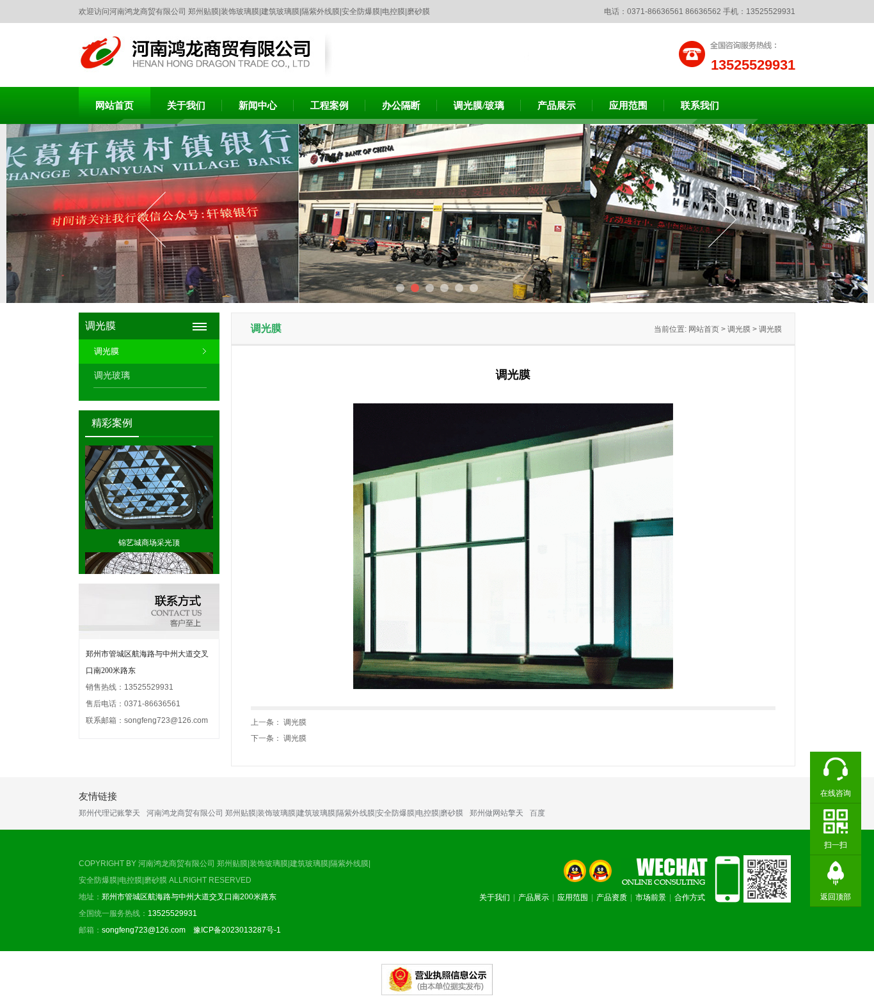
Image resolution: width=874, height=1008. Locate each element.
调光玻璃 (112, 375)
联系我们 (700, 105)
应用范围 (628, 105)
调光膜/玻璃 (479, 105)
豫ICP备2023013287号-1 (236, 930)
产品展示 (556, 105)
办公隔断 (401, 105)
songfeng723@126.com (166, 720)
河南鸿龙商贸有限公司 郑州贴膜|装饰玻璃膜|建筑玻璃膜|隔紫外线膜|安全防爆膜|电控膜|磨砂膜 (305, 813)
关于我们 (186, 105)
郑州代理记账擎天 (109, 813)
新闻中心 (258, 105)
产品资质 (611, 897)
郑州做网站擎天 (496, 813)
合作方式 (689, 897)
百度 (537, 813)
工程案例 (329, 105)
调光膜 (106, 351)
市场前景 (650, 897)
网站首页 (114, 105)
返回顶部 (835, 896)
